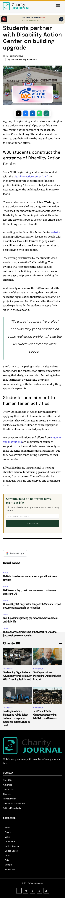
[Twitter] (46, 890)
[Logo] (16, 6)
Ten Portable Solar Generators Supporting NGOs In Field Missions (45, 714)
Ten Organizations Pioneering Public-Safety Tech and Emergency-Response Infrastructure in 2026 (16, 718)
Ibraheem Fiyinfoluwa (24, 59)
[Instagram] (25, 890)
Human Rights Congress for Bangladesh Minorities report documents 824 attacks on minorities (32, 605)
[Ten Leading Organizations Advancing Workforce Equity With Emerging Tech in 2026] (17, 656)
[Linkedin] (32, 890)
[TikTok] (39, 890)
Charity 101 (8, 668)
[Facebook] (19, 890)
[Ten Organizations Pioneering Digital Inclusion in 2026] (47, 656)
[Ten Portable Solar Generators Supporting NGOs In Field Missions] (47, 695)
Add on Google (17, 553)
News (5, 572)
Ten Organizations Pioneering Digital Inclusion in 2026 (47, 675)
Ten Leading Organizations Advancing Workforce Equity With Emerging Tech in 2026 (17, 675)
